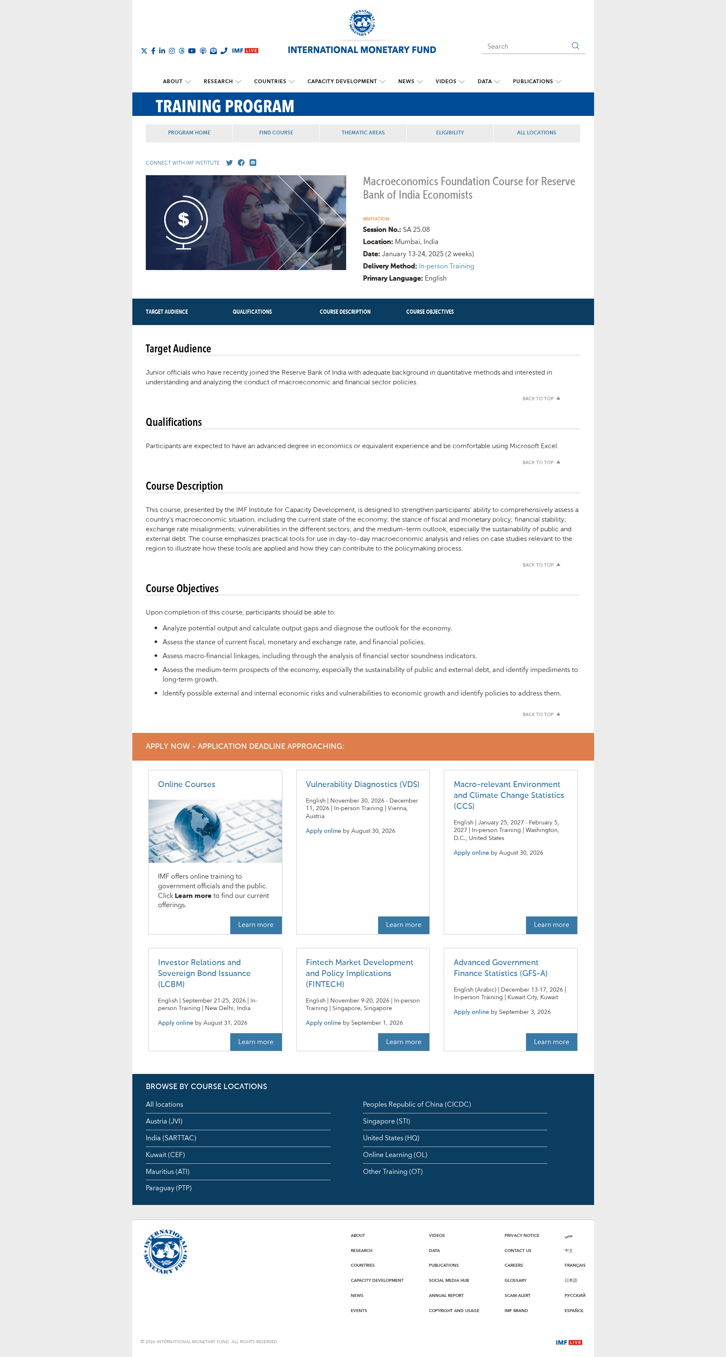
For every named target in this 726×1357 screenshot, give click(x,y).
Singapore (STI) (386, 1121)
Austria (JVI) (164, 1121)
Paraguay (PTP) (169, 1188)
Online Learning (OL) (395, 1155)
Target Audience (167, 312)
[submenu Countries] (292, 81)
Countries (270, 81)
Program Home (189, 133)
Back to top (538, 399)
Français (575, 1265)
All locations (164, 1104)
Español (574, 1311)
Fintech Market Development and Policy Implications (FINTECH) (359, 974)
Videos (446, 81)
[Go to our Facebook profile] (239, 163)
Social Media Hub (449, 1280)
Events (359, 1311)
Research (218, 81)
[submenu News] (420, 81)
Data (485, 81)
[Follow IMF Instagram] (172, 50)
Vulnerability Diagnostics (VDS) (363, 785)
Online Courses (187, 785)
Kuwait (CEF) (165, 1155)
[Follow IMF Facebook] (153, 50)
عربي (569, 1235)
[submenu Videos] (462, 81)
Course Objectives (430, 312)
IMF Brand (516, 1311)
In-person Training (446, 266)
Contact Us (518, 1251)
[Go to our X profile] (227, 163)
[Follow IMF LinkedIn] (162, 50)
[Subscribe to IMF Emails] (213, 50)
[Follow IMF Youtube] (192, 50)
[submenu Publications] (558, 81)
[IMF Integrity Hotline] (224, 50)
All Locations (536, 133)
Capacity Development (342, 81)
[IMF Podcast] (203, 50)
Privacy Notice (522, 1235)
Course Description (345, 312)
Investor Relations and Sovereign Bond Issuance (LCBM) (204, 974)
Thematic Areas (363, 133)
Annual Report (446, 1295)
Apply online (323, 831)
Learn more (256, 925)
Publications (533, 81)
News (406, 81)
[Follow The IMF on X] (144, 50)
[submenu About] (188, 81)
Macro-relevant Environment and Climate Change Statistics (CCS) (509, 796)
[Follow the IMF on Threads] (181, 50)
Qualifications (252, 312)
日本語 (571, 1280)
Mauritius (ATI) (167, 1172)
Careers (514, 1265)
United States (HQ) (391, 1138)
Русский (575, 1295)
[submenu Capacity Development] (382, 81)
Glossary (515, 1280)
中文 (569, 1251)
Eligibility (450, 133)
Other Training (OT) (393, 1172)
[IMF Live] (569, 1342)
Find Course (276, 133)
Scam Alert (518, 1295)
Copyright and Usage (454, 1311)
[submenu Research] (238, 81)
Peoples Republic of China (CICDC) (417, 1104)
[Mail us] (251, 163)
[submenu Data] (497, 81)
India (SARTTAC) (171, 1138)
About (173, 81)
